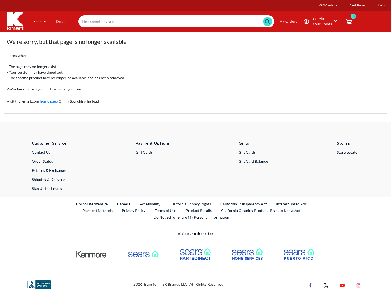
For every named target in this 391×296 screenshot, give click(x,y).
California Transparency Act (243, 204)
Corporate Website (92, 203)
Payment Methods (97, 210)
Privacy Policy (133, 210)
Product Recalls (199, 210)
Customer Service (49, 143)
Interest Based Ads (291, 204)
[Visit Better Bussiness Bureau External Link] (39, 284)
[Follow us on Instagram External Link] (358, 284)
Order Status (42, 161)
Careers (124, 203)
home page (49, 101)
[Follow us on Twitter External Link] (326, 284)
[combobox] (176, 21)
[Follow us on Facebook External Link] (310, 284)
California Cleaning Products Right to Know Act (260, 210)
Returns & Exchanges (49, 170)
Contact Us (41, 152)
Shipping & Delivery (48, 179)
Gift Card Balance (253, 161)
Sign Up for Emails (47, 188)
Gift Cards (144, 152)
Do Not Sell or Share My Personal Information (191, 217)
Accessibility (149, 204)
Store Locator (348, 152)
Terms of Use (165, 210)
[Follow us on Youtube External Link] (342, 284)
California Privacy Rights (190, 204)
